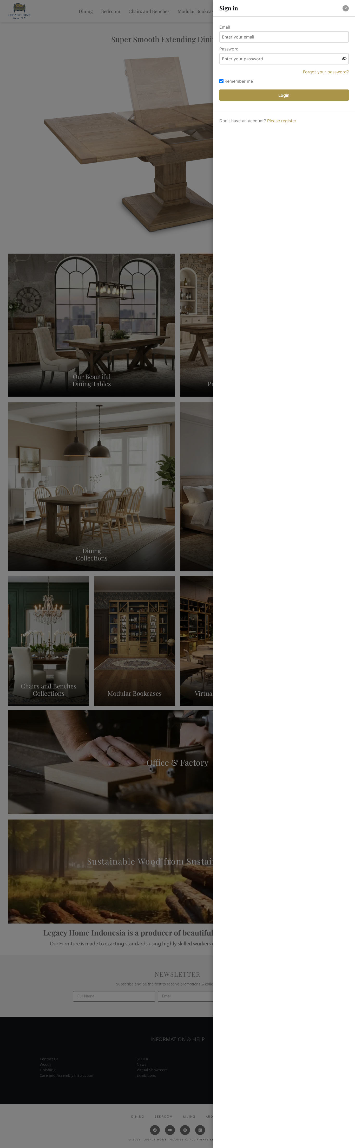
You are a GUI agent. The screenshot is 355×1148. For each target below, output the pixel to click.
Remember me (239, 81)
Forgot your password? (326, 71)
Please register (281, 120)
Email (224, 27)
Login (284, 95)
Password (229, 49)
